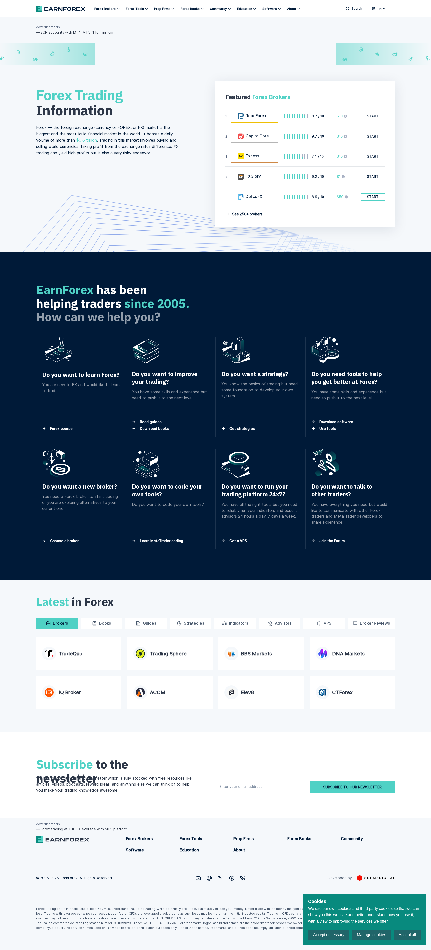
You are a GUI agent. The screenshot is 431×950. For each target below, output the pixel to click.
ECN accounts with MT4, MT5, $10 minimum (77, 32)
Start (373, 116)
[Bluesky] (242, 878)
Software (269, 9)
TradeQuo (70, 654)
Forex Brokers (105, 9)
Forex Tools (135, 9)
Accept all (407, 935)
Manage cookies (371, 935)
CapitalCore (257, 135)
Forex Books (190, 9)
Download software (335, 422)
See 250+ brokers (247, 214)
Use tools (327, 428)
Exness (252, 155)
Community (218, 9)
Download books (154, 428)
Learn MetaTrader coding (161, 541)
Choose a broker (64, 541)
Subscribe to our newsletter (352, 787)
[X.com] (220, 878)
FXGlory (253, 176)
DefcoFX (254, 196)
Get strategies (241, 428)
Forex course (61, 428)
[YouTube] (198, 878)
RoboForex (256, 115)
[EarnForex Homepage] (60, 8)
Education (244, 9)
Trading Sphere (168, 654)
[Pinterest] (209, 878)
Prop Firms (162, 9)
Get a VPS (237, 541)
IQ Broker (70, 692)
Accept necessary (328, 935)
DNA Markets (348, 654)
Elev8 (247, 692)
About (291, 9)
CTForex (342, 692)
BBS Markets (256, 654)
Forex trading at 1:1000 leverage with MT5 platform (84, 829)
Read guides (150, 422)
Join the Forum (331, 541)
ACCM (157, 692)
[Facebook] (231, 878)
